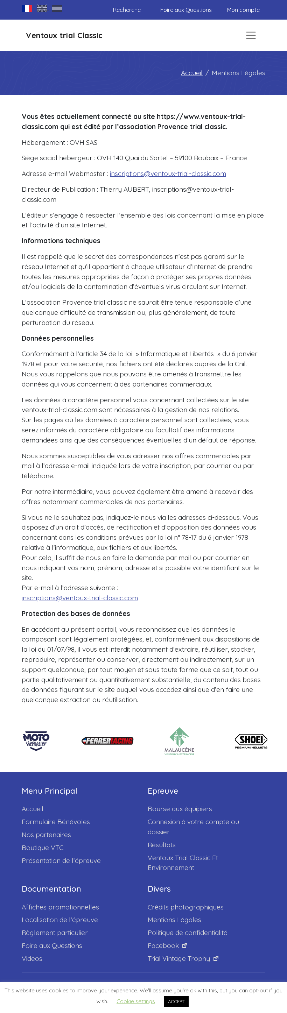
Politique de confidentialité (187, 932)
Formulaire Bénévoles (56, 821)
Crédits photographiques (186, 907)
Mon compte (243, 9)
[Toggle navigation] (251, 35)
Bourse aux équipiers (180, 809)
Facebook (163, 945)
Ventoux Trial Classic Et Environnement (183, 862)
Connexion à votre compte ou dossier (193, 826)
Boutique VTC (42, 847)
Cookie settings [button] (136, 1001)
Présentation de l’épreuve (61, 860)
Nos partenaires (46, 834)
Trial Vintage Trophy (179, 958)
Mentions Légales (174, 919)
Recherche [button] (127, 9)
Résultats (162, 845)
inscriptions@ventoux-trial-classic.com (168, 173)
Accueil (192, 73)
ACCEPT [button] (176, 1001)
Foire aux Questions (186, 9)
